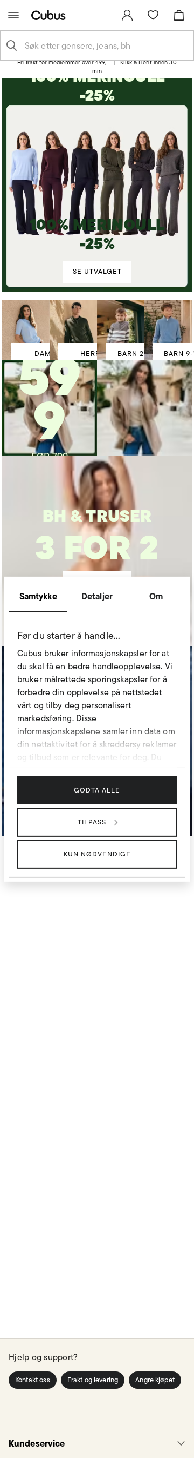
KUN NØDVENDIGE (97, 854)
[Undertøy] (97, 538)
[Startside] (50, 15)
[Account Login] (93, 71)
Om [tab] (156, 595)
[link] (127, 15)
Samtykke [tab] (38, 595)
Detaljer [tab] (97, 595)
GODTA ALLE (97, 789)
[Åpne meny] (13, 15)
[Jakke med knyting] (49, 401)
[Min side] (127, 15)
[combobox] (105, 45)
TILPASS (92, 822)
